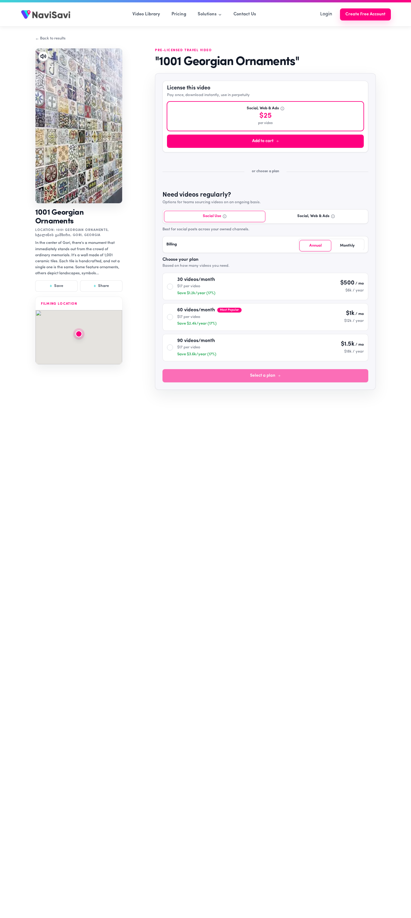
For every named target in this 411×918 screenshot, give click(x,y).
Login (326, 14)
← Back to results (50, 38)
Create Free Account (365, 14)
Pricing (179, 14)
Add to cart (262, 141)
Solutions (207, 14)
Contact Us (244, 14)
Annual (315, 245)
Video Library (146, 14)
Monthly (347, 245)
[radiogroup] (265, 231)
